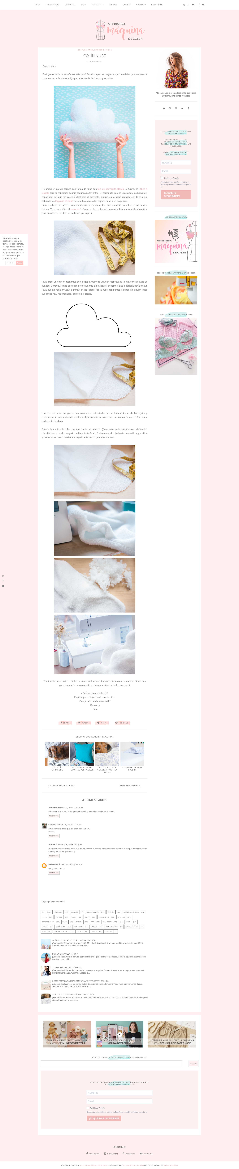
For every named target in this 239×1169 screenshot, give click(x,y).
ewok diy (75, 209)
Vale (19, 263)
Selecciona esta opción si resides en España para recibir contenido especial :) (176, 184)
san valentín (112, 927)
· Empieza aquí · (53, 5)
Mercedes (53, 864)
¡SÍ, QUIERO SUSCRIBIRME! (171, 194)
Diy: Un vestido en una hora (67, 967)
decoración (104, 917)
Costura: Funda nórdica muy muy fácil (73, 994)
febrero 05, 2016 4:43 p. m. (70, 845)
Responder (54, 816)
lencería (108, 931)
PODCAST (113, 5)
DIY (82, 5)
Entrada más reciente (61, 785)
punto (80, 931)
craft (87, 917)
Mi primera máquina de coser (94, 1165)
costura (82, 50)
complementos (132, 927)
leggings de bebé (64, 201)
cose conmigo (48, 922)
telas (65, 922)
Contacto (141, 5)
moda (44, 917)
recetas (111, 912)
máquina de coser (62, 931)
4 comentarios (94, 62)
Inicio (38, 5)
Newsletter (156, 5)
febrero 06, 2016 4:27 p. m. (71, 864)
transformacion (110, 922)
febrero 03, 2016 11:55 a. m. (71, 808)
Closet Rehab (93, 912)
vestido (59, 917)
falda (73, 917)
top (92, 922)
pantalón (78, 927)
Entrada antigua (130, 785)
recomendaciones (131, 912)
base (44, 931)
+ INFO (10, 263)
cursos (94, 931)
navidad (121, 917)
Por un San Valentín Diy (65, 954)
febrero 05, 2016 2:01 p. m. (69, 825)
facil (90, 50)
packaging (61, 927)
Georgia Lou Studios (133, 1165)
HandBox (99, 50)
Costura (70, 5)
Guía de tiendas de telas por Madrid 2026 (74, 940)
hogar (108, 50)
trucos (94, 927)
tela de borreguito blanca (111, 189)
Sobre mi (127, 5)
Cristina (52, 824)
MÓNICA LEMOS (171, 1165)
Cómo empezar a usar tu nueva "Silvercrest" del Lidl (80, 981)
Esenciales (97, 5)
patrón (79, 922)
